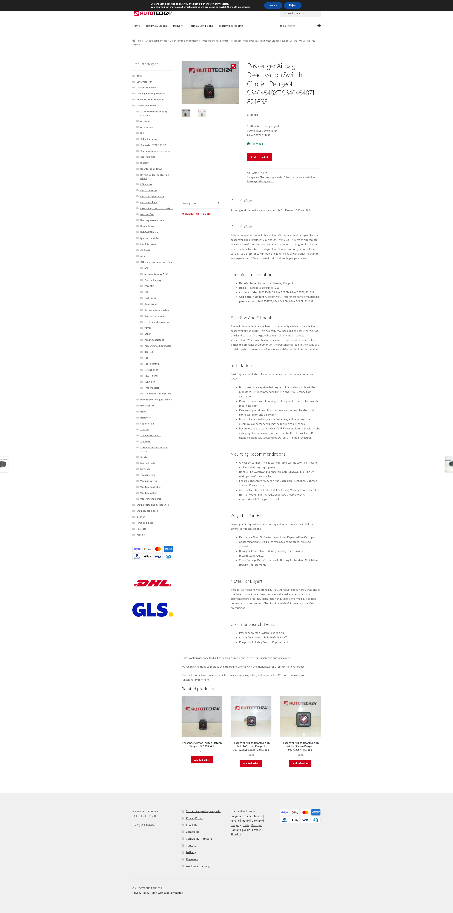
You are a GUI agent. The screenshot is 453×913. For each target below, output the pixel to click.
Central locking (152, 280)
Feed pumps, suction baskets (156, 208)
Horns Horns (147, 226)
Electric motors (148, 190)
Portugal (256, 825)
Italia (246, 825)
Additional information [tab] (196, 213)
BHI (142, 133)
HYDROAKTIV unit (150, 232)
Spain (246, 829)
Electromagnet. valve (152, 196)
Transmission (152, 387)
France (246, 820)
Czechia (247, 816)
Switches (145, 468)
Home (136, 25)
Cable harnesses (149, 139)
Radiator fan (147, 405)
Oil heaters (146, 250)
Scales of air (147, 423)
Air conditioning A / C (156, 274)
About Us (191, 825)
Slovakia (236, 834)
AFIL (146, 268)
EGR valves (146, 184)
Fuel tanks (150, 298)
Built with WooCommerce (167, 892)
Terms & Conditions (201, 25)
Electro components (156, 40)
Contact (191, 845)
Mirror (147, 327)
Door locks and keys (151, 168)
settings (244, 7)
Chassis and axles (146, 87)
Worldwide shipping (231, 25)
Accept (273, 5)
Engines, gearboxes (147, 510)
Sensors (144, 429)
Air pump (145, 121)
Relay (143, 411)
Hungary (236, 825)
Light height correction (157, 322)
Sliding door (151, 369)
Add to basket (259, 157)
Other (147, 333)
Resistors (145, 417)
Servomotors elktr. (150, 435)
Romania (236, 829)
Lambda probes (148, 244)
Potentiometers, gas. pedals (156, 399)
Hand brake (150, 304)
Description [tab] (189, 203)
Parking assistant (154, 339)
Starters (145, 457)
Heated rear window (155, 316)
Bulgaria (236, 816)
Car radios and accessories (155, 151)
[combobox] (300, 13)
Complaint (192, 831)
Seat (147, 357)
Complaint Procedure (199, 838)
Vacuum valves (148, 480)
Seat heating (151, 363)
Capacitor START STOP (153, 145)
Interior (140, 516)
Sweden (256, 829)
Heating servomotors (152, 220)
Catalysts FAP (144, 81)
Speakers (145, 441)
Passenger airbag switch (215, 40)
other (143, 256)
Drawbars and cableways (150, 99)
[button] (233, 66)
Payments (192, 859)
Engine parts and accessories (152, 504)
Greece (258, 816)
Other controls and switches (185, 40)
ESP (146, 291)
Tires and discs (144, 522)
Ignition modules (149, 238)
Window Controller (150, 487)
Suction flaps (147, 462)
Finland (235, 820)
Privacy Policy (194, 818)
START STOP (151, 375)
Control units (147, 156)
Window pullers (148, 493)
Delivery (178, 25)
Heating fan (147, 214)
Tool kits (141, 528)
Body (139, 75)
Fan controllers (148, 202)
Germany (257, 820)
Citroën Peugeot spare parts (203, 811)
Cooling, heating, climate (150, 93)
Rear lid (148, 351)
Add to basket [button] (202, 759)
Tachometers (147, 474)
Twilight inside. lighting (157, 393)
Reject (292, 5)
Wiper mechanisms (150, 498)
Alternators (146, 127)
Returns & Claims (156, 25)
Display (144, 162)
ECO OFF (149, 286)
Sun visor (149, 381)
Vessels (140, 534)
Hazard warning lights (156, 310)
